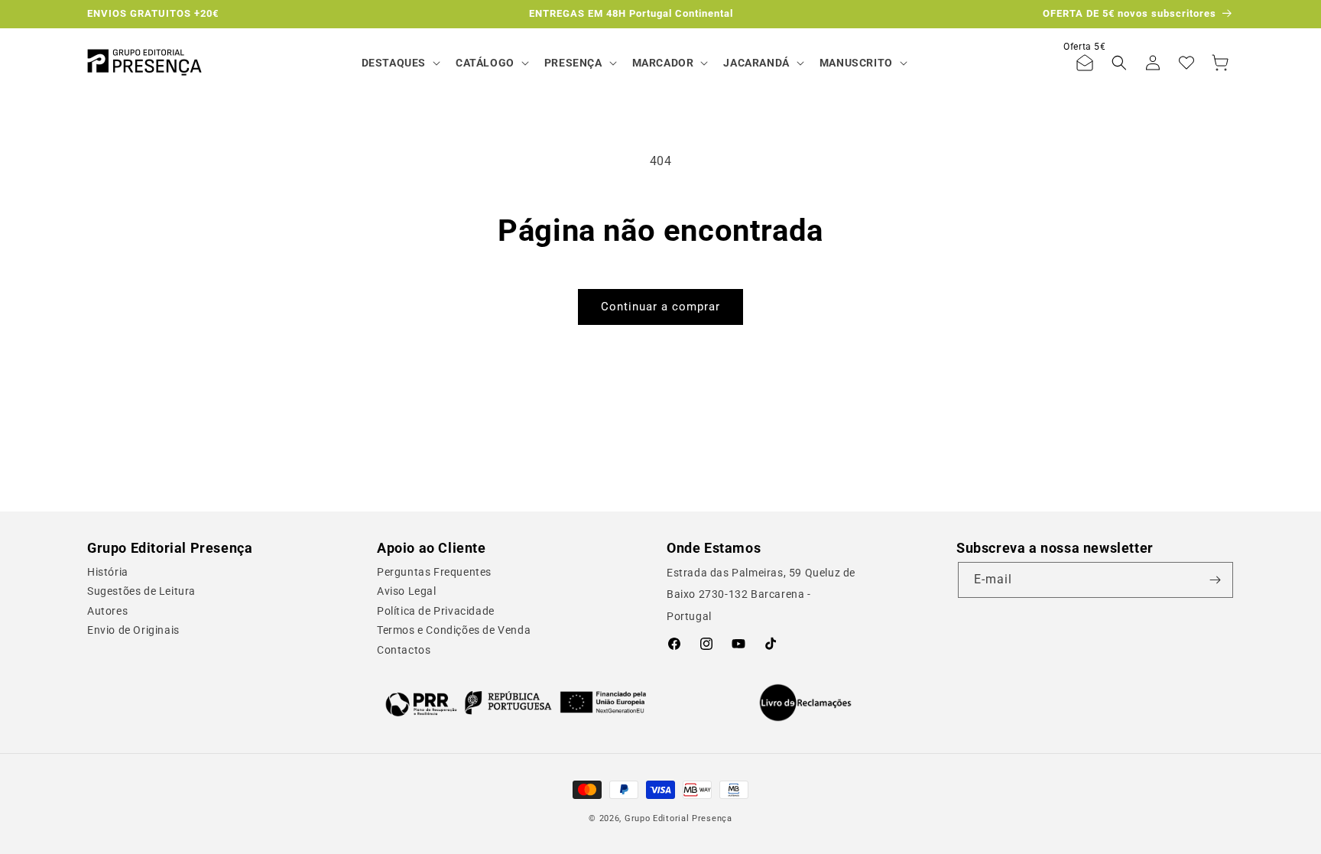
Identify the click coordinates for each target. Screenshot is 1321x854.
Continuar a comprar (660, 306)
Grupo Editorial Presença (678, 818)
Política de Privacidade (436, 611)
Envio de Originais (133, 630)
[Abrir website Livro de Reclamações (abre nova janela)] (805, 702)
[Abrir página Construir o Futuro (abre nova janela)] (515, 702)
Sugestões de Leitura (141, 591)
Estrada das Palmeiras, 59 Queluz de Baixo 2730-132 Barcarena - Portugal (761, 595)
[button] (399, 63)
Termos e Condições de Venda (454, 630)
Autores (107, 611)
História (107, 572)
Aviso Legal (407, 591)
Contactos (403, 650)
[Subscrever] (1215, 580)
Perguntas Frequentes (434, 572)
